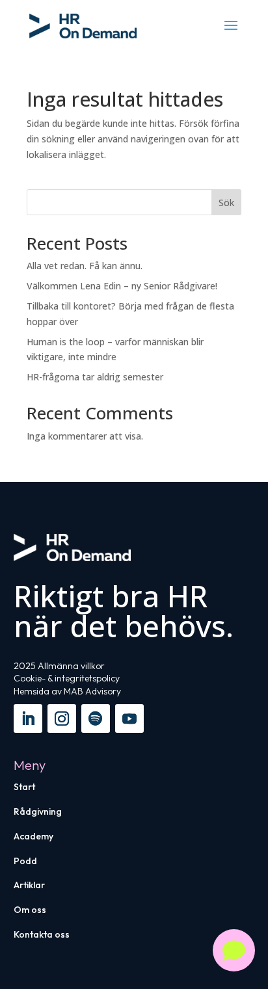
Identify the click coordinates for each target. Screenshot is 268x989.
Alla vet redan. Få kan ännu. (84, 265)
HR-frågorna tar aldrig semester (95, 377)
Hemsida (31, 691)
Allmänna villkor (71, 666)
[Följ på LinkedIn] (28, 718)
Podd (25, 861)
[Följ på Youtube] (129, 718)
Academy (33, 836)
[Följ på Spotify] (95, 718)
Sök (226, 202)
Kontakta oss (42, 934)
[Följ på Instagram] (61, 718)
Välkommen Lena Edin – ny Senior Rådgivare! (122, 286)
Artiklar (29, 885)
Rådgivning (38, 811)
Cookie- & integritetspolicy (67, 678)
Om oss (30, 910)
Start (24, 787)
